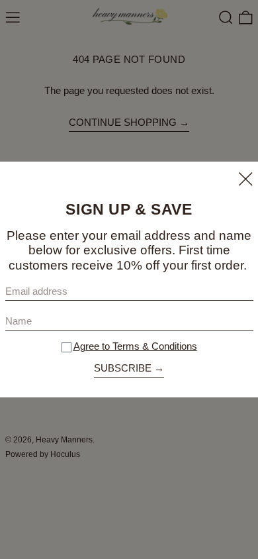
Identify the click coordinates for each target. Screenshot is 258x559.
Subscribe (122, 368)
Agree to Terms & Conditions (135, 346)
